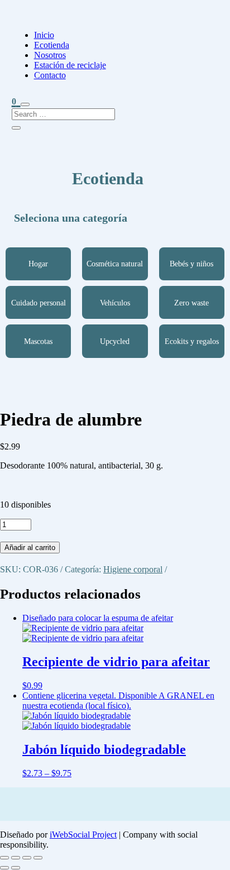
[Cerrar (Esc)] (37, 857)
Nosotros (50, 55)
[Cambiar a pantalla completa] (15, 857)
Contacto (50, 75)
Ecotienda (51, 45)
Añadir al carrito (29, 547)
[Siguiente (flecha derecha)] (15, 867)
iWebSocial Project (83, 834)
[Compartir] (26, 857)
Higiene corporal (132, 569)
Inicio (44, 35)
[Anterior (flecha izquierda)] (4, 867)
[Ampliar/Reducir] (4, 857)
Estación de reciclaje (70, 65)
